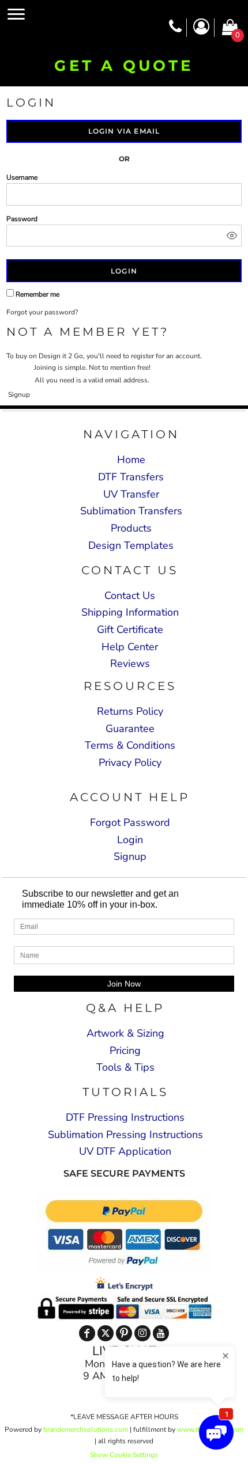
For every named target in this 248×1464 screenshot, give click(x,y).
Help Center (130, 647)
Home (131, 459)
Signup (19, 394)
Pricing (125, 1050)
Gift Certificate (130, 629)
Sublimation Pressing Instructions (125, 1134)
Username (21, 177)
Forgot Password (130, 822)
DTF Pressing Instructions (125, 1117)
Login (130, 840)
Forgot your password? (42, 312)
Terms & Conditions (130, 745)
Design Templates (131, 545)
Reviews (130, 663)
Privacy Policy (130, 762)
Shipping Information (130, 612)
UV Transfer (131, 494)
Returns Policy (130, 711)
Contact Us (129, 595)
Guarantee (130, 728)
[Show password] (231, 235)
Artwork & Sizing (125, 1033)
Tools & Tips (125, 1067)
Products (131, 528)
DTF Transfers (131, 477)
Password (21, 218)
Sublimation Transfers (131, 511)
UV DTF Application (125, 1151)
